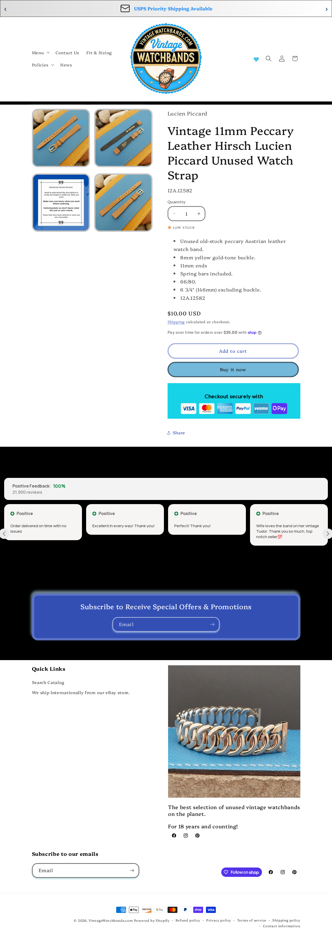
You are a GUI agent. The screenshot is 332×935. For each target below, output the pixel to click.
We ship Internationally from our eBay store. (81, 692)
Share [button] (179, 432)
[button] (40, 52)
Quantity (177, 201)
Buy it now (233, 369)
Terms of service (251, 920)
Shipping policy (286, 920)
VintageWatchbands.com (111, 920)
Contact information (281, 926)
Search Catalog (48, 682)
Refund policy (188, 920)
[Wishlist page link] (256, 58)
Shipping (176, 321)
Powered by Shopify (152, 920)
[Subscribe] (212, 624)
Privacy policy (218, 920)
